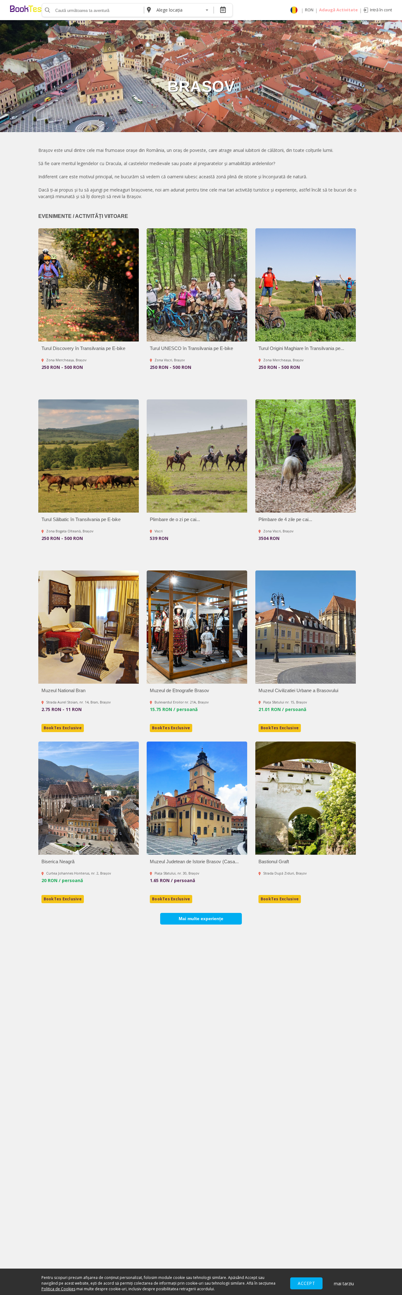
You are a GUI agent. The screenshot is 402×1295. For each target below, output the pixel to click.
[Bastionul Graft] (305, 798)
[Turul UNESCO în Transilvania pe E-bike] (197, 285)
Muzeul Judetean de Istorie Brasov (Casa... (194, 861)
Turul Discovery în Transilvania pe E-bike (83, 348)
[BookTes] (25, 10)
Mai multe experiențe (201, 918)
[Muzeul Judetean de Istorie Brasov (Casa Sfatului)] (197, 798)
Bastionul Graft (273, 861)
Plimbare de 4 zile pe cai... (285, 519)
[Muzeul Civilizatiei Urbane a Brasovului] (305, 627)
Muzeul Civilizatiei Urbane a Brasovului (298, 690)
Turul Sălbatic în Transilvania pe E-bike (81, 519)
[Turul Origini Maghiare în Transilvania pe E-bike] (305, 285)
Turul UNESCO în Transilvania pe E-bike (191, 348)
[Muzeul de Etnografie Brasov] (197, 627)
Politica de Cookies (58, 1289)
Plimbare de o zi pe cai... (175, 519)
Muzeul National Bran (63, 690)
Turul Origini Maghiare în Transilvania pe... (301, 348)
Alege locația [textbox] (169, 10)
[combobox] (182, 10)
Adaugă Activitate (338, 10)
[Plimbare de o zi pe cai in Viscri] (197, 456)
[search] (47, 10)
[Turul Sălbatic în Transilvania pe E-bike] (88, 456)
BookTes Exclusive (63, 728)
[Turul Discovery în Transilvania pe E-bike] (88, 285)
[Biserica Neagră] (88, 798)
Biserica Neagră (57, 861)
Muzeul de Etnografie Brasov (179, 690)
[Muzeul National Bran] (88, 627)
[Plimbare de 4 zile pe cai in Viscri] (305, 456)
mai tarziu (344, 1284)
